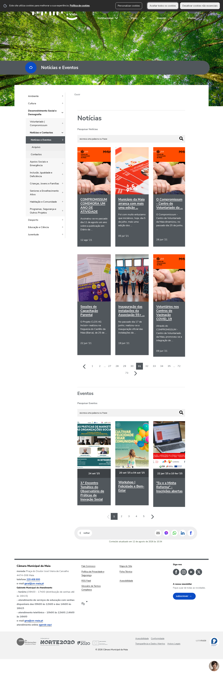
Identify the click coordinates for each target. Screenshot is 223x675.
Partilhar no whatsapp (174, 533)
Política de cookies (80, 5)
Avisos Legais (173, 643)
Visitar (192, 18)
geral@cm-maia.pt (34, 583)
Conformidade (157, 638)
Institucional (105, 18)
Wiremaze (201, 640)
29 (124, 366)
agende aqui (45, 624)
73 (126, 373)
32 (146, 366)
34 (161, 366)
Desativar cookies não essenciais (200, 5)
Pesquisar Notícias (87, 129)
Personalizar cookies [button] (129, 5)
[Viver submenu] (144, 12)
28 (117, 366)
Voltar (86, 533)
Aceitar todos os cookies (163, 5)
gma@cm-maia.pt (33, 620)
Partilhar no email (158, 533)
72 (179, 366)
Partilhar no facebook (191, 533)
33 (154, 366)
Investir (161, 18)
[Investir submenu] (171, 12)
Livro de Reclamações (26, 642)
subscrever (182, 596)
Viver (134, 18)
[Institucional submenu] (116, 12)
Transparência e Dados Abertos (150, 643)
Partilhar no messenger (166, 533)
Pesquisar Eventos (87, 403)
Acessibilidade (142, 638)
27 (109, 366)
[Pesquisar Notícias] (181, 138)
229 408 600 (33, 579)
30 (131, 366)
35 (169, 366)
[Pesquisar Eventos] (181, 412)
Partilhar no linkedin (182, 533)
